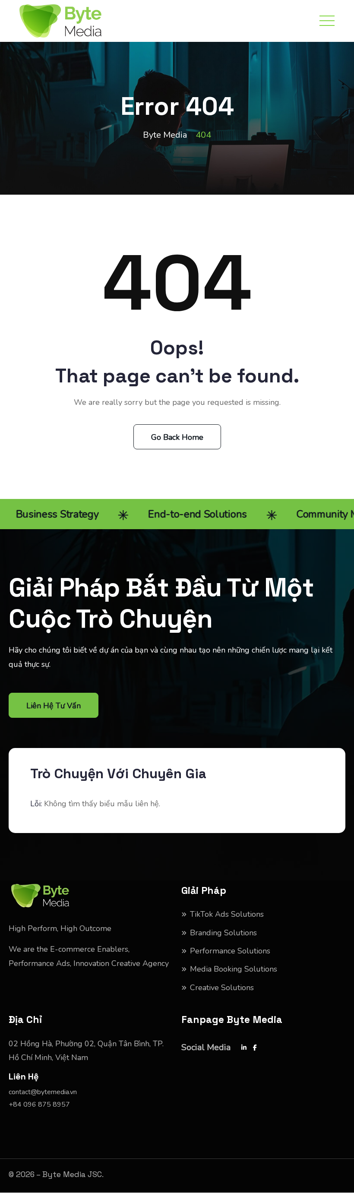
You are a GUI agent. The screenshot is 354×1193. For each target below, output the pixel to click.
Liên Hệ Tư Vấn (53, 706)
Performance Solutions (230, 951)
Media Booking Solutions (233, 969)
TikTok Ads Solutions (227, 914)
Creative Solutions (222, 987)
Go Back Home (177, 437)
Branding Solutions (223, 933)
